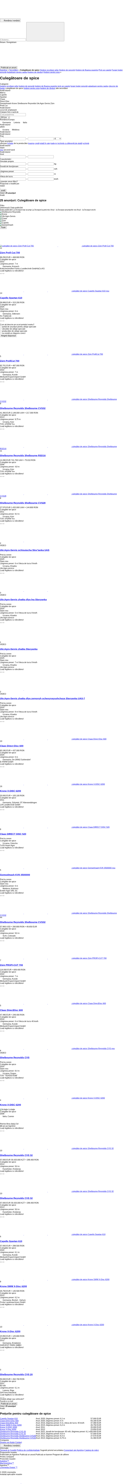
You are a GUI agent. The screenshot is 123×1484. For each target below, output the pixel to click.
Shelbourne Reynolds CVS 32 (16, 1155)
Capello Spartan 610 (11, 298)
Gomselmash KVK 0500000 (15, 874)
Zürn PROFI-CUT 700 (11, 965)
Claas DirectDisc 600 (11, 1010)
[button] (61, 54)
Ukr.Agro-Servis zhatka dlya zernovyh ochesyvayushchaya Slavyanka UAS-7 (42, 698)
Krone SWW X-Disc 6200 (13, 1286)
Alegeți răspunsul (8, 336)
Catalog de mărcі (91, 1450)
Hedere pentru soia (51, 72)
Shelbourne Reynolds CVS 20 (16, 1374)
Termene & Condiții (8, 1450)
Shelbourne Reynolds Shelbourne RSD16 (23, 455)
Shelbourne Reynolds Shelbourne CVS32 (23, 408)
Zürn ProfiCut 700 (9, 361)
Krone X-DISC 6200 (10, 791)
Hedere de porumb (67, 70)
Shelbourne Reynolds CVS (14, 1057)
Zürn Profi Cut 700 (10, 252)
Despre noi (4, 1442)
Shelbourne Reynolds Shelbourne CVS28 (23, 503)
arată (3, 190)
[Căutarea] (45, 31)
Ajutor (12, 1442)
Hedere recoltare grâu (49, 70)
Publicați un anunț (8, 1404)
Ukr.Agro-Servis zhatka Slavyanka (18, 649)
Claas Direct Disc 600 (11, 746)
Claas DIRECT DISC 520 (13, 834)
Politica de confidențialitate (28, 1450)
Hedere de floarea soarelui (86, 70)
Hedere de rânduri (35, 72)
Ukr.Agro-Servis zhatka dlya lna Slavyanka (23, 599)
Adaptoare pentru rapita (17, 72)
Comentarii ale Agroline (74, 1450)
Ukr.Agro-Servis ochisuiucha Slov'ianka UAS (24, 550)
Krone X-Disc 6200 (10, 1331)
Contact (18, 1442)
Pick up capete (105, 70)
